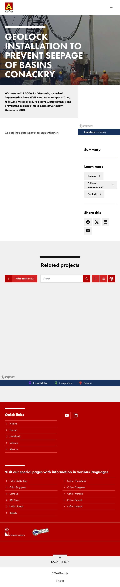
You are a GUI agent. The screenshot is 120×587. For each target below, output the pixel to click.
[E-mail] (88, 231)
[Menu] (111, 7)
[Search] (86, 278)
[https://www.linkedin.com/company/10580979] (75, 415)
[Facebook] (88, 222)
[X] (96, 222)
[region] (60, 334)
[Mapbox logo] (8, 377)
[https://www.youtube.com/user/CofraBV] (67, 415)
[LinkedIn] (105, 222)
